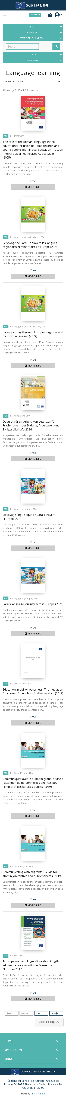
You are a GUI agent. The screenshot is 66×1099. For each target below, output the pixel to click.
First (9, 1013)
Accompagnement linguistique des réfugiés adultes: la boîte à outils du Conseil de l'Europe (31, 965)
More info (34, 187)
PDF (5, 136)
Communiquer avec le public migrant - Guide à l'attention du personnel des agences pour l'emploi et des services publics (33, 783)
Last (54, 1013)
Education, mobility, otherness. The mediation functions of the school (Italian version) (33, 691)
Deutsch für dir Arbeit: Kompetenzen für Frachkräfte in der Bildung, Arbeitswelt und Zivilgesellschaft (31, 425)
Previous (25, 1013)
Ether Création (37, 1093)
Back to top (49, 1022)
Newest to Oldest (33, 82)
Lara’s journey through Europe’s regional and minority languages (33, 334)
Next (38, 1013)
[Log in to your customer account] (57, 14)
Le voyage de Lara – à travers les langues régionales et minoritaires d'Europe (30, 245)
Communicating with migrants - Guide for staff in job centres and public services (32, 874)
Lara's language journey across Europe (33, 604)
